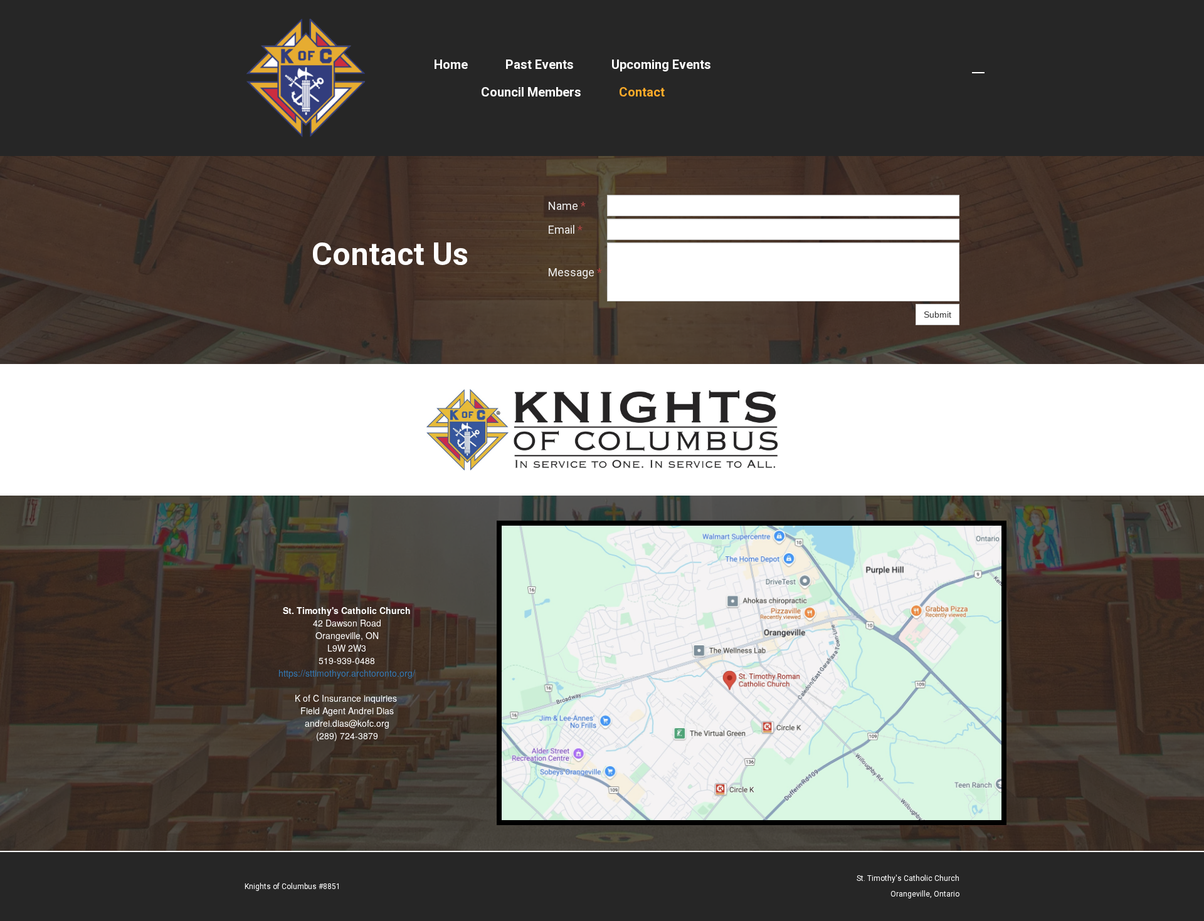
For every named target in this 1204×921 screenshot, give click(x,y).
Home (451, 64)
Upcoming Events (661, 64)
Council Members (531, 92)
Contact (642, 92)
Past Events (539, 64)
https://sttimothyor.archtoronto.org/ (346, 673)
